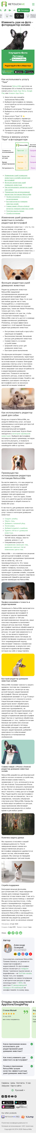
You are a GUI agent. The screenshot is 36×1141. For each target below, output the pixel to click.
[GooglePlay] (20, 1102)
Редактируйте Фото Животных (18, 66)
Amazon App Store (16, 93)
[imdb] (15, 954)
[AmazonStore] (21, 1107)
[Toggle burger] (32, 4)
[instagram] (22, 954)
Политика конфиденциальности (15, 1123)
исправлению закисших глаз (16, 545)
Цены (12, 1083)
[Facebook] (9, 1096)
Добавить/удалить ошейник (16, 528)
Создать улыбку (11, 519)
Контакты (20, 1083)
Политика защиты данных (15, 211)
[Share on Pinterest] (16, 932)
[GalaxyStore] (8, 1107)
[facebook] (26, 954)
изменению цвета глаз (14, 549)
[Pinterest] (15, 1096)
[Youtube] (12, 1096)
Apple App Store (19, 91)
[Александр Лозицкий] (7, 950)
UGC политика (27, 1126)
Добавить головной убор (15, 523)
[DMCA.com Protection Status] (29, 1096)
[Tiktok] (6, 1096)
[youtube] (30, 954)
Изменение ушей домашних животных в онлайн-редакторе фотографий (17, 177)
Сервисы (5, 1083)
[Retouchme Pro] (11, 1116)
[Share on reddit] (20, 932)
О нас (28, 1083)
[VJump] (27, 1116)
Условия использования (11, 1126)
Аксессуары (9, 526)
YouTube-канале (25, 973)
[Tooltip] (26, 150)
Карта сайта (15, 1086)
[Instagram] (3, 1096)
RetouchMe (16, 86)
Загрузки (5, 1086)
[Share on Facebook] (9, 932)
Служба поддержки (13, 213)
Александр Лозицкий (20, 947)
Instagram (24, 969)
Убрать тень (9, 521)
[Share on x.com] (13, 932)
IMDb (20, 983)
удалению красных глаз (14, 547)
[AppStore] (8, 1102)
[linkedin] (19, 954)
